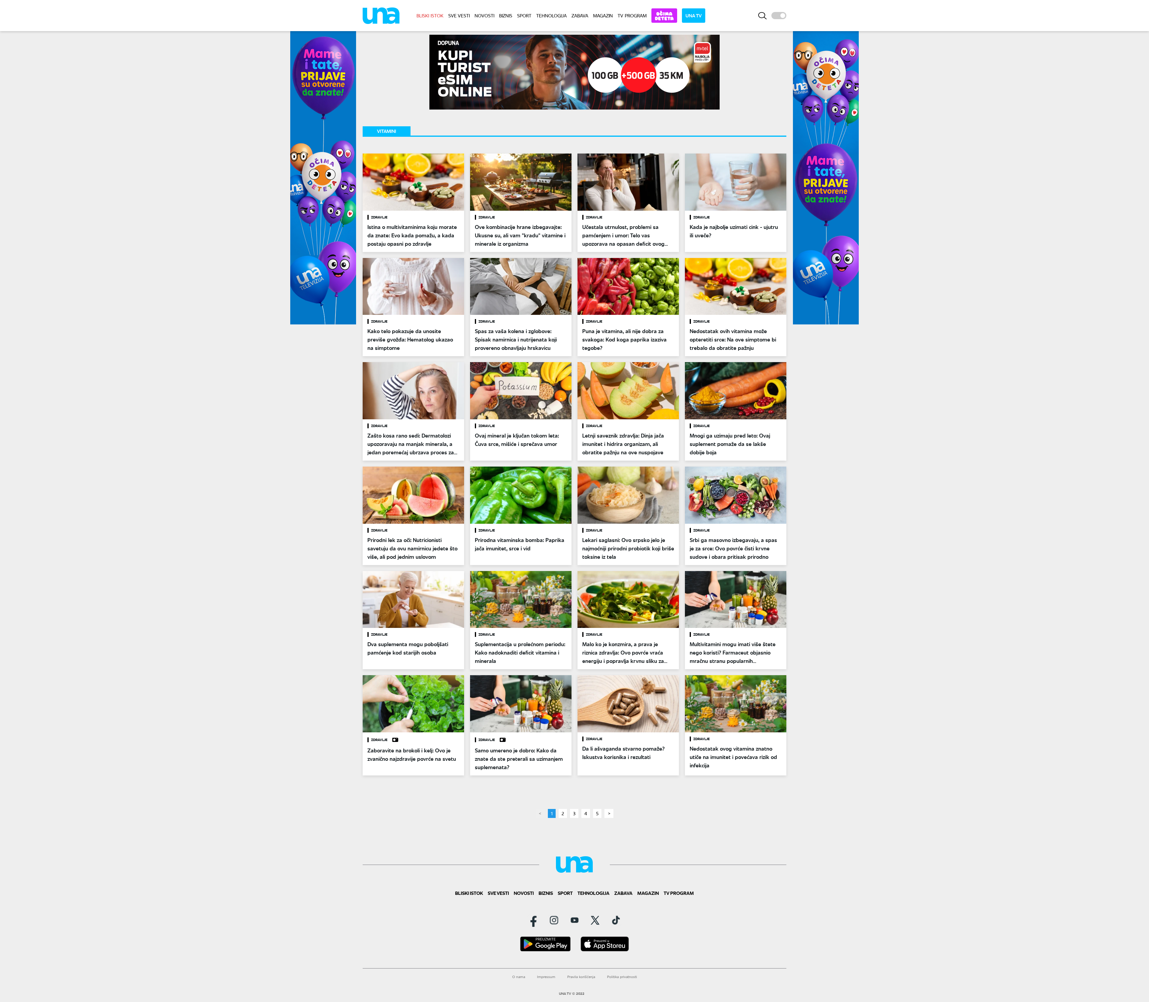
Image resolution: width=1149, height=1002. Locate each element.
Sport (524, 15)
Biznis (505, 15)
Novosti (484, 15)
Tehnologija (551, 15)
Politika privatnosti (622, 976)
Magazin (603, 15)
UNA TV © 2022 (571, 993)
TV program (632, 15)
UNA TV (694, 15)
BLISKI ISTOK (430, 15)
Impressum (546, 976)
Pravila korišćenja (581, 976)
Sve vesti (459, 15)
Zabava (580, 15)
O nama (518, 976)
